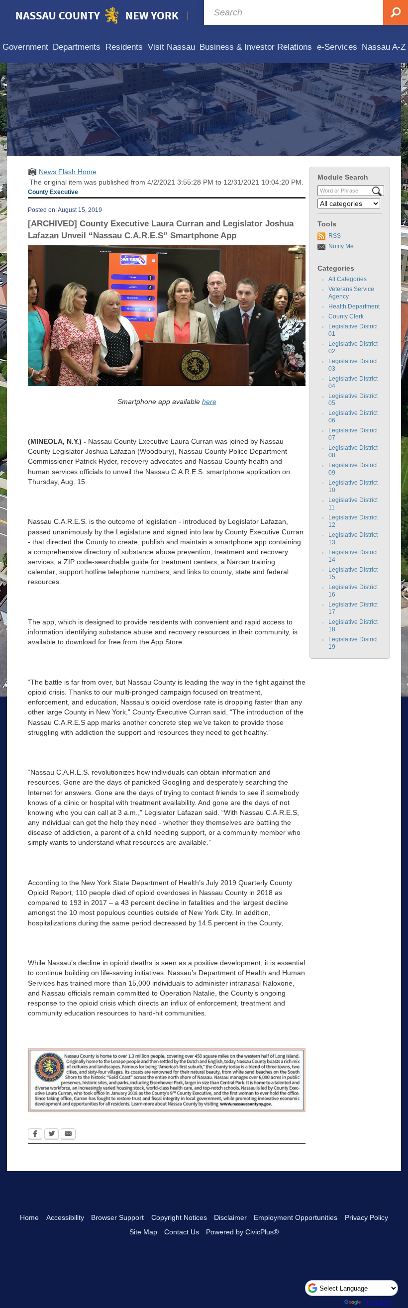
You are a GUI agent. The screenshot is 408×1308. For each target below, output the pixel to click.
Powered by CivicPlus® (242, 1232)
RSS (334, 236)
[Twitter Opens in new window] (51, 1134)
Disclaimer (230, 1217)
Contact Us (181, 1232)
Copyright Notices (179, 1217)
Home (29, 1217)
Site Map (143, 1232)
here (209, 401)
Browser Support (117, 1217)
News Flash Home (68, 172)
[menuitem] (25, 47)
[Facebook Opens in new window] (35, 1134)
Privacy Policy (366, 1217)
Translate (377, 1302)
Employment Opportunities (295, 1217)
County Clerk (346, 316)
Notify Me (341, 246)
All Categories (347, 279)
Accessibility (65, 1217)
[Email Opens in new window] (68, 1134)
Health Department (354, 306)
